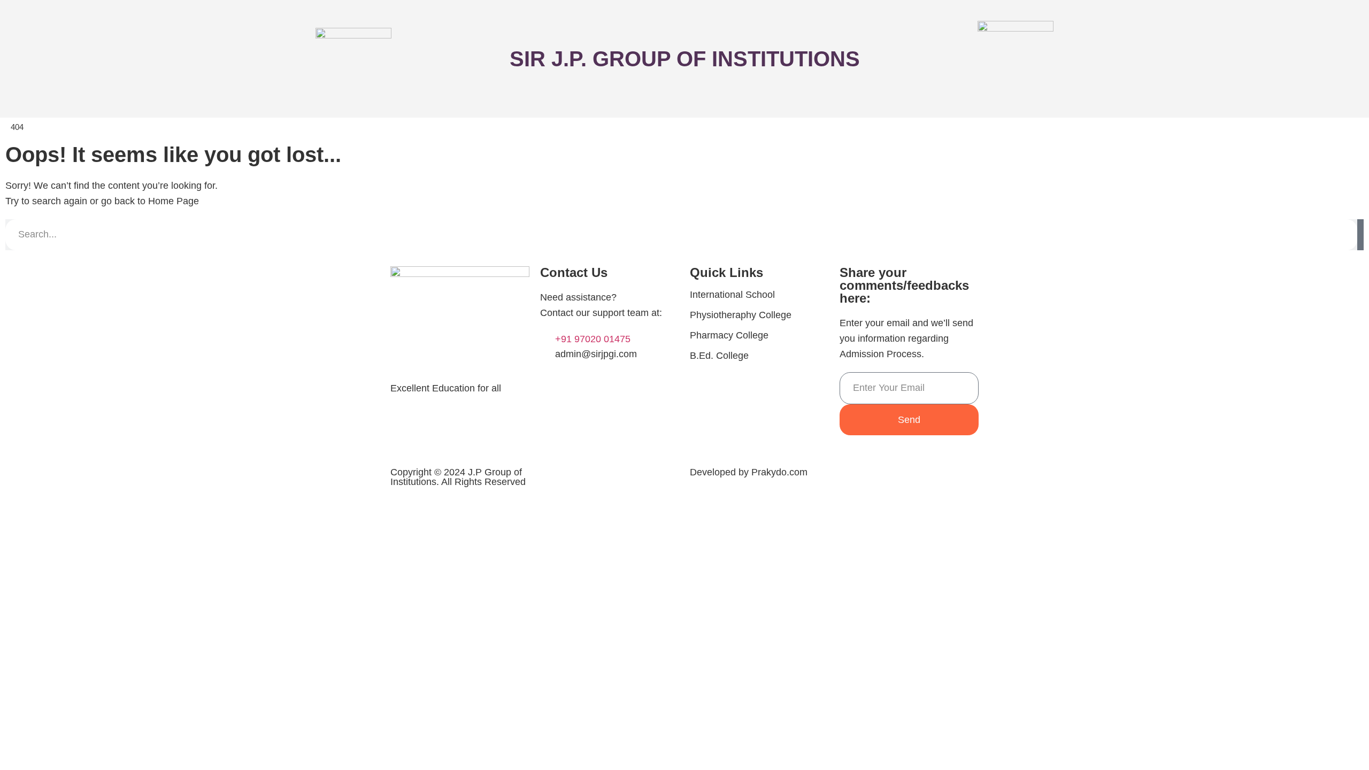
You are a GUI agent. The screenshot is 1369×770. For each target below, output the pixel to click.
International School (732, 294)
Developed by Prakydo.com (748, 472)
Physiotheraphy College (740, 315)
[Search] (1360, 234)
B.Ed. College (719, 355)
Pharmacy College (729, 335)
